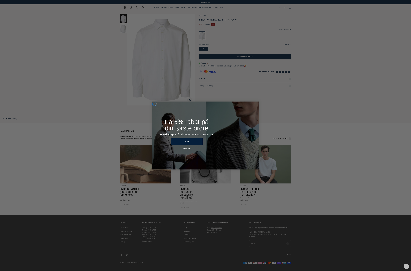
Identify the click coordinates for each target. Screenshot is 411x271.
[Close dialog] (154, 104)
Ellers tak (186, 149)
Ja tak (186, 141)
